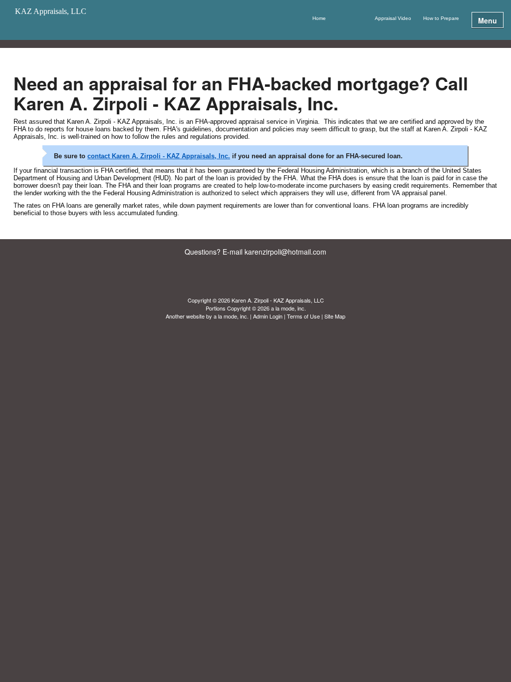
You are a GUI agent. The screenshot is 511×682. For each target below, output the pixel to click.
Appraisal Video (393, 18)
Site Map (334, 316)
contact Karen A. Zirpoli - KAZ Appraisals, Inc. (158, 156)
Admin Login (267, 316)
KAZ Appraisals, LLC (50, 11)
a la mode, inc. (231, 316)
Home (319, 18)
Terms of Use (303, 316)
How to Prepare (441, 18)
